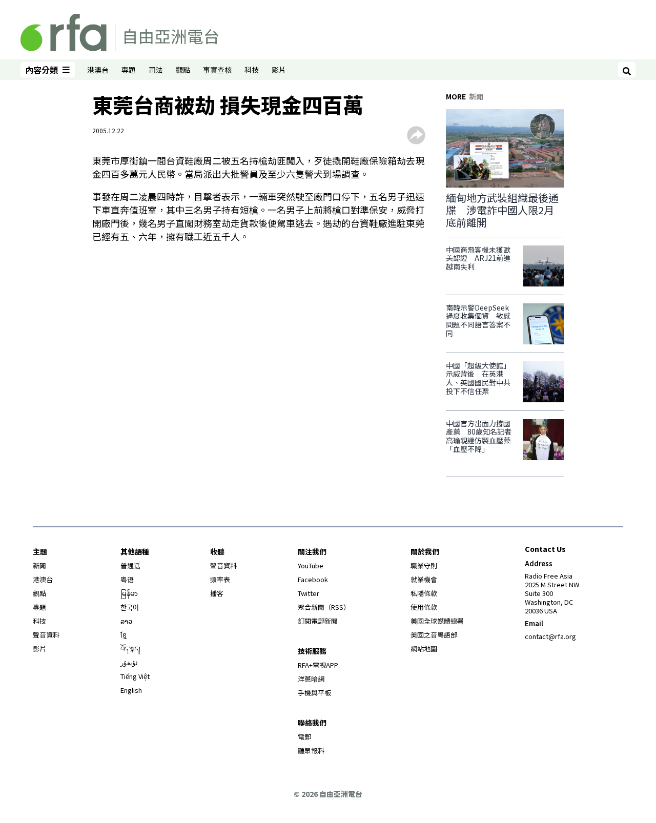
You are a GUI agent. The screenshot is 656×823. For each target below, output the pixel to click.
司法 (156, 70)
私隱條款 (424, 593)
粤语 (127, 579)
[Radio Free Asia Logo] (119, 30)
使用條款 (424, 607)
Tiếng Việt (135, 676)
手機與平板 (314, 692)
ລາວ (126, 621)
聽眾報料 (311, 750)
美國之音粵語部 (434, 635)
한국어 (129, 607)
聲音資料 (46, 635)
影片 (279, 70)
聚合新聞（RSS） (324, 607)
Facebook (313, 579)
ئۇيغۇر (129, 662)
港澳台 (98, 70)
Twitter (308, 593)
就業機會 (424, 579)
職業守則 (424, 565)
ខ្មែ (123, 635)
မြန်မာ (129, 593)
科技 (251, 70)
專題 (128, 70)
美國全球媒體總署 (437, 621)
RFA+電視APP (318, 665)
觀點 (183, 70)
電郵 (304, 737)
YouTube (310, 565)
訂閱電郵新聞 (318, 621)
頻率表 (220, 579)
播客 (216, 593)
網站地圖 (424, 648)
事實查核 (217, 70)
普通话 (130, 565)
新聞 (39, 565)
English (131, 690)
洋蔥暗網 (311, 679)
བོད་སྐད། (130, 648)
